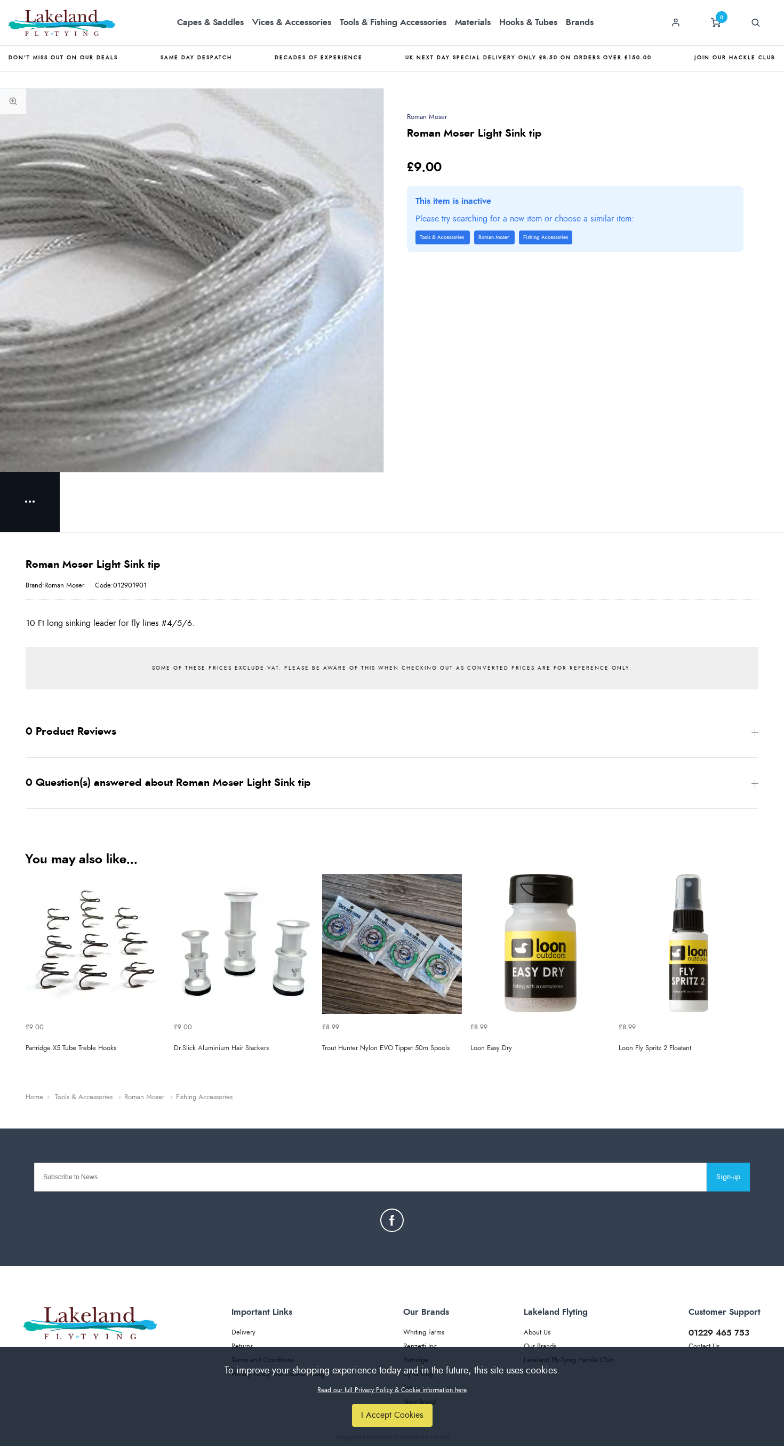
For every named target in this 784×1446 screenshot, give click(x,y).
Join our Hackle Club (734, 57)
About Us (537, 1332)
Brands (580, 22)
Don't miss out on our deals (63, 57)
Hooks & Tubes (528, 22)
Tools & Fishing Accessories (393, 22)
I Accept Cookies (392, 1415)
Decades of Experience (319, 57)
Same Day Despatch (196, 57)
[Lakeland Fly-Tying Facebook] (392, 1220)
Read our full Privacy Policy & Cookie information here (392, 1390)
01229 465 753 (719, 1333)
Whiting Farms (423, 1332)
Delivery (243, 1332)
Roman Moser (427, 117)
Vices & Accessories (291, 22)
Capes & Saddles (210, 22)
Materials (473, 22)
